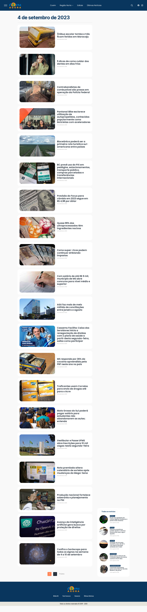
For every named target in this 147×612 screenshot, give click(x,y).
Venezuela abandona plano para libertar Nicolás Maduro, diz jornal (118, 569)
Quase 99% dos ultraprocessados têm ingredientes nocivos (70, 226)
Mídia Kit (55, 596)
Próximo (61, 574)
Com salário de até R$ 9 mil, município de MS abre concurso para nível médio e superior (73, 280)
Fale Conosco (66, 596)
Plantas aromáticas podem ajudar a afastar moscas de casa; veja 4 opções (118, 532)
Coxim (53, 5)
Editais (80, 5)
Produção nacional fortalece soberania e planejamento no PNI (73, 498)
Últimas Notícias (94, 5)
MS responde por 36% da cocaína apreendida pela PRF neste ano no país (72, 362)
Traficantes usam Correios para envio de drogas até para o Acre (72, 389)
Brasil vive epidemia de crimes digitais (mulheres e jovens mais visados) (118, 519)
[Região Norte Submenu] (73, 5)
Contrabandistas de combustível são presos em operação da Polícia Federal (73, 90)
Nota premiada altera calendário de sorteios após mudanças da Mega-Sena (73, 470)
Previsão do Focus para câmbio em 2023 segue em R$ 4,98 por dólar (72, 199)
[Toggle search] (132, 5)
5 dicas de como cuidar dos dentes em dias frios (73, 62)
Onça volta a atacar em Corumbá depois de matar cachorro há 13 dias (118, 557)
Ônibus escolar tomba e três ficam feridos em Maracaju (73, 35)
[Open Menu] (5, 5)
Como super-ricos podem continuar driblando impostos (72, 253)
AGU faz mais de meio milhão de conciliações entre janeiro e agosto (70, 307)
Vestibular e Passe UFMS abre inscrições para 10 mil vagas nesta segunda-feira (73, 443)
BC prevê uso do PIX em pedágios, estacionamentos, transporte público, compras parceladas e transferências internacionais (73, 171)
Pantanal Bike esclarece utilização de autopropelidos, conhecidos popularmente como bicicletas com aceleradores (73, 117)
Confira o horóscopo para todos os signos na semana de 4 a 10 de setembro (72, 552)
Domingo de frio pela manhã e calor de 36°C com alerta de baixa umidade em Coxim (117, 545)
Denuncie (77, 596)
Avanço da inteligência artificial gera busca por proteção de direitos (71, 525)
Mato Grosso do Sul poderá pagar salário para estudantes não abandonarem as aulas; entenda (72, 416)
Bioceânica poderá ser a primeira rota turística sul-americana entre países (72, 144)
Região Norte (65, 5)
